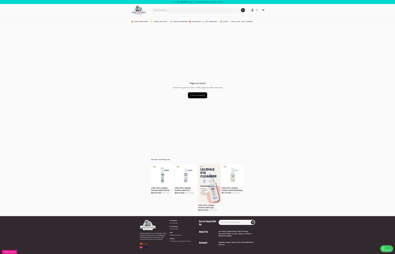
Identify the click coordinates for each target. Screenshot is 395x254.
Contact (247, 234)
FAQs (229, 234)
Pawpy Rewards (10, 252)
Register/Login (224, 242)
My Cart (222, 244)
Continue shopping (197, 95)
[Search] (243, 10)
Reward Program (225, 236)
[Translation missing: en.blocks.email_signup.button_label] (253, 222)
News (241, 234)
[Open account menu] (252, 10)
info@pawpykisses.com (176, 235)
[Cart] (263, 10)
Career (234, 234)
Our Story (222, 231)
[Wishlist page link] (257, 10)
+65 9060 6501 (174, 229)
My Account (236, 242)
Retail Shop (232, 231)
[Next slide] (243, 175)
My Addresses (247, 242)
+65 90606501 (174, 223)
